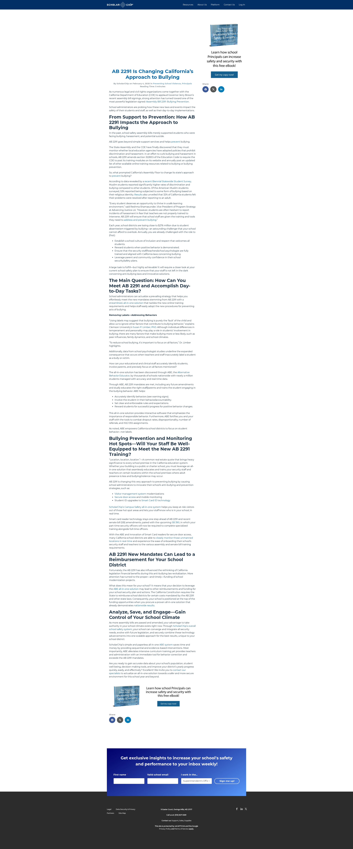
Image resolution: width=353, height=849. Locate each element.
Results (138, 194)
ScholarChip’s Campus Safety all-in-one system (135, 507)
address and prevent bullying (140, 220)
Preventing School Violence (167, 83)
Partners (110, 813)
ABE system (166, 644)
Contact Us (229, 4)
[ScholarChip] (120, 4)
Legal (109, 809)
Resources (188, 4)
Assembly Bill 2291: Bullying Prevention (167, 101)
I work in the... (190, 774)
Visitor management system (130, 494)
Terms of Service (181, 829)
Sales (181, 821)
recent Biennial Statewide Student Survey (168, 181)
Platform (215, 4)
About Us (202, 4)
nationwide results (144, 605)
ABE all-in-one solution (126, 589)
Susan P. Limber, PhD (144, 327)
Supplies (187, 821)
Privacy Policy (165, 829)
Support (175, 821)
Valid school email (158, 774)
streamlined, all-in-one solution (126, 303)
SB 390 (176, 522)
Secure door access (125, 497)
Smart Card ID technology (155, 500)
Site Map (122, 813)
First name (120, 774)
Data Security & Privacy (125, 809)
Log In (242, 4)
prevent (175, 141)
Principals (187, 83)
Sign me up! (227, 781)
